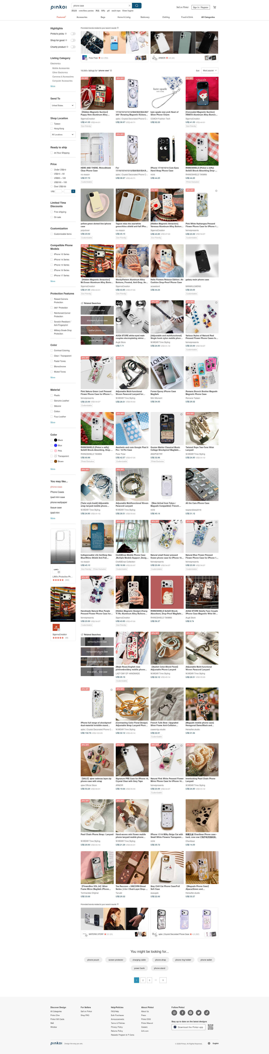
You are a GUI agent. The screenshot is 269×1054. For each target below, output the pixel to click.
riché (153, 174)
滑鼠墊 (74, 10)
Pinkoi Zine (55, 1015)
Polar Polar (121, 453)
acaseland (155, 286)
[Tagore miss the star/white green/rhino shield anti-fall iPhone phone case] (132, 205)
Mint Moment (156, 398)
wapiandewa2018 (193, 509)
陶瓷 (97, 10)
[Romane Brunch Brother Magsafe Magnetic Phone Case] (202, 372)
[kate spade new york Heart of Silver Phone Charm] (167, 93)
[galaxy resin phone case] (202, 260)
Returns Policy (117, 1031)
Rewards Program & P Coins (122, 1035)
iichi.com (145, 1031)
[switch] (63, 33)
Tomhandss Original (89, 892)
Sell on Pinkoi (182, 7)
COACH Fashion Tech (160, 118)
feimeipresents (192, 230)
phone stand (159, 968)
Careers (144, 1027)
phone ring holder (183, 959)
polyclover (85, 230)
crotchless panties (86, 10)
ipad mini (55, 512)
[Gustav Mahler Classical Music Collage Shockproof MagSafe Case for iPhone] (167, 428)
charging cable (139, 959)
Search (137, 5)
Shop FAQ (85, 1015)
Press (143, 1015)
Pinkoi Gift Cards (57, 1019)
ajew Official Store (89, 785)
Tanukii (119, 892)
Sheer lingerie (127, 10)
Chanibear (190, 841)
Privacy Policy (117, 1027)
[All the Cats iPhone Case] (202, 484)
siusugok (154, 892)
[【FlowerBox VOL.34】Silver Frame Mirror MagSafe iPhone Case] (97, 867)
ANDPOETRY (157, 453)
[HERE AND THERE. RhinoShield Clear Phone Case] (97, 149)
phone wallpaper (58, 502)
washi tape (116, 10)
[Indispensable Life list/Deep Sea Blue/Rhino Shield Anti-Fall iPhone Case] (97, 536)
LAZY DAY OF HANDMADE (128, 673)
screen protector (116, 959)
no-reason (85, 174)
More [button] (53, 86)
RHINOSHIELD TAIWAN (196, 174)
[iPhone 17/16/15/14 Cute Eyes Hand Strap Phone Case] (167, 149)
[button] (73, 191)
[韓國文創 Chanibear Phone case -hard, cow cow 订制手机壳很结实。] (202, 815)
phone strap (160, 959)
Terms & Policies (118, 1023)
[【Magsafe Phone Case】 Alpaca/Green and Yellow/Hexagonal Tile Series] (202, 867)
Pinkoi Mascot (147, 1023)
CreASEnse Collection (125, 561)
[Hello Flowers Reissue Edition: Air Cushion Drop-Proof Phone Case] (167, 260)
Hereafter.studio (193, 729)
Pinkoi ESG (146, 1019)
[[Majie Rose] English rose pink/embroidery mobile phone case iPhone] (132, 648)
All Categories (56, 1011)
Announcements (117, 1019)
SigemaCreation (88, 118)
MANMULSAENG (193, 286)
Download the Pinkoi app (190, 1027)
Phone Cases (57, 491)
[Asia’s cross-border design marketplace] (58, 7)
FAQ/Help (115, 1011)
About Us (145, 1011)
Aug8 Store (121, 342)
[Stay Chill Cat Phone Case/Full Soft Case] (167, 867)
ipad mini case (57, 497)
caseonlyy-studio (158, 729)
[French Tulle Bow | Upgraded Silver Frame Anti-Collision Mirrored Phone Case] (167, 704)
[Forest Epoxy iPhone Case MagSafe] (167, 372)
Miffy (103, 10)
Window (53, 1027)
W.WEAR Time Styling (160, 342)
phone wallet (206, 959)
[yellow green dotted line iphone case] (97, 205)
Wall (52, 1023)
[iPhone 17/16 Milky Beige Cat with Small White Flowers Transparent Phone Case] (167, 815)
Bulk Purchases (117, 1015)
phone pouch (93, 959)
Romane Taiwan (193, 398)
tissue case (56, 507)
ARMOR (119, 785)
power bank (139, 968)
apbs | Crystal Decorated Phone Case (132, 118)
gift (108, 10)
